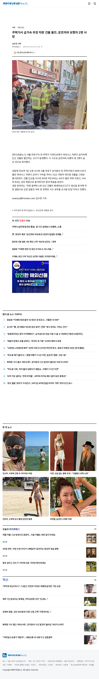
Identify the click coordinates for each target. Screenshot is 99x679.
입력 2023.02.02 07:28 (31, 47)
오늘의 (11, 529)
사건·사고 (21, 27)
